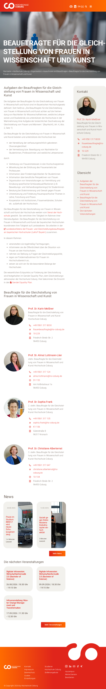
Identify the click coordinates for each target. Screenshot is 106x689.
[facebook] (78, 666)
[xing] (81, 666)
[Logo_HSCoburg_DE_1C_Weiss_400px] (16, 4)
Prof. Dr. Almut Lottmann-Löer (45, 355)
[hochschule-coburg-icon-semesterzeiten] (75, 6)
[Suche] (86, 6)
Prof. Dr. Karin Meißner (41, 308)
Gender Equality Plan (22, 282)
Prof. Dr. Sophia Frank (40, 401)
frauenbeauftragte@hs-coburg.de (48, 329)
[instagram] (66, 666)
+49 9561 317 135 (41, 418)
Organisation (36, 71)
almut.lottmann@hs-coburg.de (47, 376)
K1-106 (36, 427)
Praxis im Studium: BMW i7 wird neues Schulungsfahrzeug (10, 525)
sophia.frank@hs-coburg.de (46, 422)
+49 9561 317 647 (41, 465)
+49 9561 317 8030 (42, 325)
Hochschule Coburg (21, 71)
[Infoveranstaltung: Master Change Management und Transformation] (18, 607)
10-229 (36, 333)
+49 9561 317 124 (41, 372)
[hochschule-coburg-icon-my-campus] (71, 6)
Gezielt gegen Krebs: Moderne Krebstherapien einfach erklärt (44, 525)
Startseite (7, 71)
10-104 (36, 477)
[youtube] (74, 666)
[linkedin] (70, 666)
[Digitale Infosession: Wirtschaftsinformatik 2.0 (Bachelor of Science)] (18, 578)
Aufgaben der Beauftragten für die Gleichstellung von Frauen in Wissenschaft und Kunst (91, 187)
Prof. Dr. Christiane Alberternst (45, 448)
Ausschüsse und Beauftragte (55, 71)
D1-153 (36, 380)
